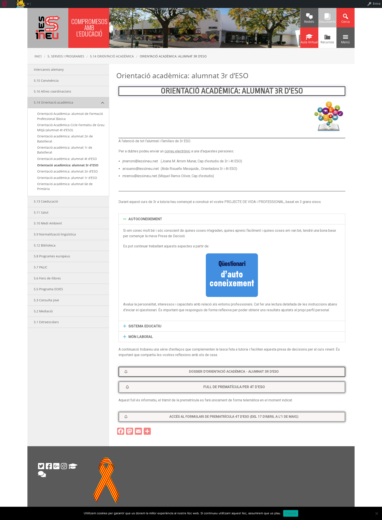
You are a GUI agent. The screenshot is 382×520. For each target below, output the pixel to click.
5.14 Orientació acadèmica (112, 56)
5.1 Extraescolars (46, 322)
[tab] (232, 219)
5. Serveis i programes (66, 56)
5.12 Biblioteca (44, 245)
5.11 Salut (41, 212)
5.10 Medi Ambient (48, 223)
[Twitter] (41, 466)
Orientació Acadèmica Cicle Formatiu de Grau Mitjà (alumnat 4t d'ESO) (71, 127)
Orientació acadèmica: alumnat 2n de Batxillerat (65, 138)
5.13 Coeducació (46, 201)
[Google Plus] (56, 466)
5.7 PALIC (40, 267)
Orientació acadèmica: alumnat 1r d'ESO (67, 178)
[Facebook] (49, 466)
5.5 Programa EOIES (48, 289)
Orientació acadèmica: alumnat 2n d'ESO (67, 171)
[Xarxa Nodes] (42, 474)
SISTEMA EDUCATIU (144, 326)
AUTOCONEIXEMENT (145, 219)
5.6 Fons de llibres (47, 278)
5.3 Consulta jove (46, 300)
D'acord (290, 513)
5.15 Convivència (46, 80)
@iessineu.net (146, 161)
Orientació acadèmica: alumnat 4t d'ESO (67, 159)
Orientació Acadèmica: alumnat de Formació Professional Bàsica (70, 116)
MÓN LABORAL (140, 337)
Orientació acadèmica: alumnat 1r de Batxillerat (64, 149)
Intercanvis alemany (49, 69)
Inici (38, 56)
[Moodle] (73, 466)
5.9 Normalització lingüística (55, 234)
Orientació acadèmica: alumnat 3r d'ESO (67, 165)
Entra (376, 3)
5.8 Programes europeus (52, 256)
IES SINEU (48, 27)
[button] (231, 372)
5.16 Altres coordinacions (52, 91)
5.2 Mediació (43, 311)
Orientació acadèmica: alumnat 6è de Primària (65, 186)
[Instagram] (64, 466)
